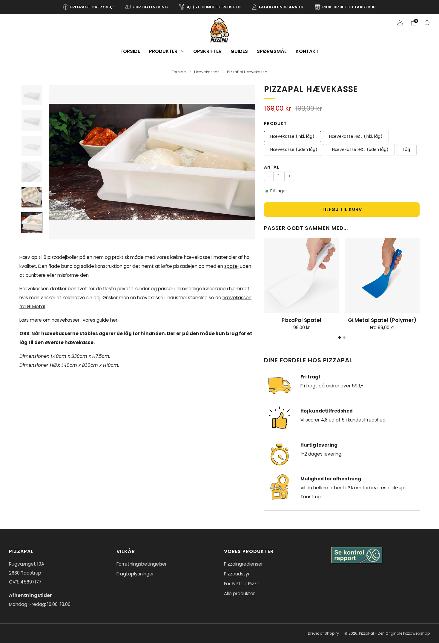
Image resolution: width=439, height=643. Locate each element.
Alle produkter (239, 593)
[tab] (339, 337)
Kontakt (307, 51)
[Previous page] (264, 276)
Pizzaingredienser (243, 564)
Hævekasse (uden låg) (293, 149)
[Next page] (419, 276)
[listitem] (89, 7)
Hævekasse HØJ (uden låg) (360, 149)
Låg (406, 149)
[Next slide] (243, 162)
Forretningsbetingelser (141, 564)
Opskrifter (207, 51)
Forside (130, 51)
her (113, 320)
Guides (239, 51)
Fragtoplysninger (135, 574)
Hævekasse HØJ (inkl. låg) (356, 136)
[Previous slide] (60, 162)
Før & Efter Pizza (242, 584)
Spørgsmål (272, 51)
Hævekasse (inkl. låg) (292, 136)
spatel (231, 266)
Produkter (163, 51)
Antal (271, 167)
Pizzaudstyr (237, 574)
